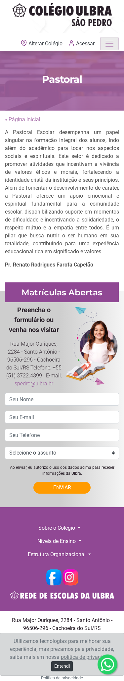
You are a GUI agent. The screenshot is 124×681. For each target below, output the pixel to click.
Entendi (62, 666)
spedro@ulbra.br (34, 383)
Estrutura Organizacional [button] (57, 554)
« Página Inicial (22, 119)
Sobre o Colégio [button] (57, 528)
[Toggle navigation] (109, 43)
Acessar (85, 43)
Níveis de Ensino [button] (57, 541)
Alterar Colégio (45, 43)
